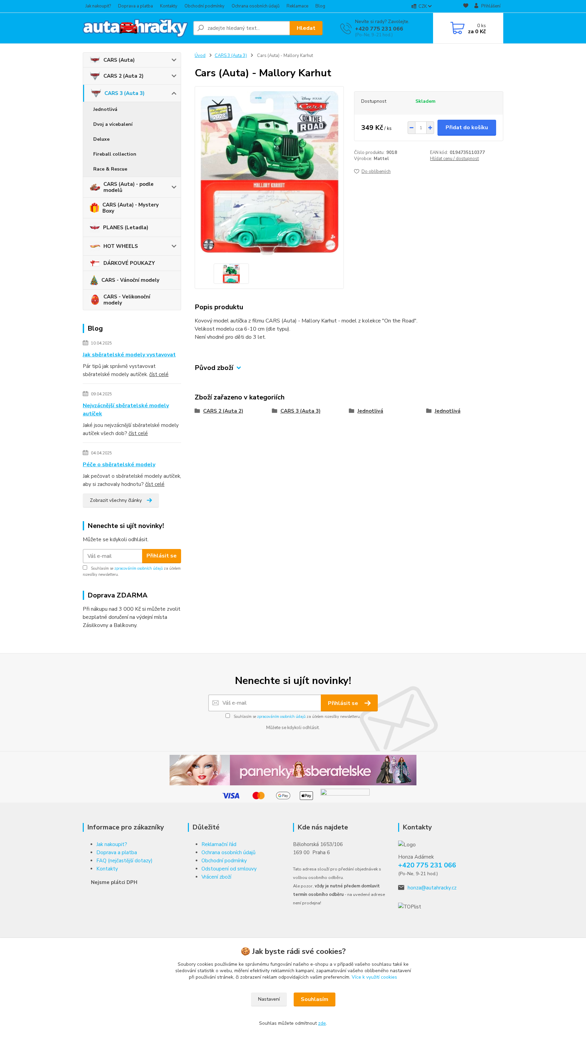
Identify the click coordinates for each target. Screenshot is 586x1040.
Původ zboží (214, 367)
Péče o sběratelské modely (119, 464)
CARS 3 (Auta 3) (124, 93)
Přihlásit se (161, 556)
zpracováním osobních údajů (138, 568)
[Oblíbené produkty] (466, 6)
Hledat (306, 28)
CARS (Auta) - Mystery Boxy (130, 207)
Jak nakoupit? (98, 6)
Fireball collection (114, 154)
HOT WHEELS (120, 246)
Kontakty (168, 6)
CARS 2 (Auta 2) (123, 76)
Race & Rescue (110, 169)
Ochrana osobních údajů (255, 6)
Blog (320, 6)
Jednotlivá (105, 109)
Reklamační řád (218, 844)
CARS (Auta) (119, 60)
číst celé (159, 374)
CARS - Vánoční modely (130, 280)
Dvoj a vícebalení (113, 124)
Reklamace (297, 6)
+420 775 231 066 (379, 29)
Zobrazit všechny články (116, 500)
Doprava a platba (135, 6)
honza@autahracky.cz (432, 887)
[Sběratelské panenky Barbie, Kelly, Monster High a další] (293, 769)
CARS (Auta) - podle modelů (128, 187)
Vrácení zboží (216, 877)
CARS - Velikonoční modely (126, 299)
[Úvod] (135, 28)
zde (322, 1023)
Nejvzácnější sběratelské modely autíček (126, 409)
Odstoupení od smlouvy (229, 868)
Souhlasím (314, 999)
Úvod (200, 56)
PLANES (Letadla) (125, 227)
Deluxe (101, 139)
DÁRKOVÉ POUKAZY (129, 263)
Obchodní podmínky (204, 6)
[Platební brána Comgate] (345, 795)
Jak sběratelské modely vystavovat (129, 354)
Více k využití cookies (374, 977)
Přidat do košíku (467, 127)
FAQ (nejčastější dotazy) (124, 860)
